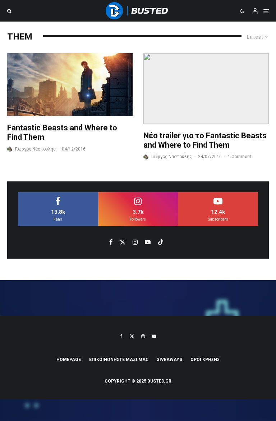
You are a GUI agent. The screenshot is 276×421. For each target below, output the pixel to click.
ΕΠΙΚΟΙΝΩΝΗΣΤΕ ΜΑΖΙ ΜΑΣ (118, 359)
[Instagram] (143, 336)
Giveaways (169, 359)
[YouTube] (154, 336)
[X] (132, 336)
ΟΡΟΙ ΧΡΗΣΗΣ (205, 359)
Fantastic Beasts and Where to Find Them (62, 132)
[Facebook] (121, 336)
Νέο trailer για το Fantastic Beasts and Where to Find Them (205, 140)
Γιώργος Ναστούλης (35, 149)
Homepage (68, 359)
